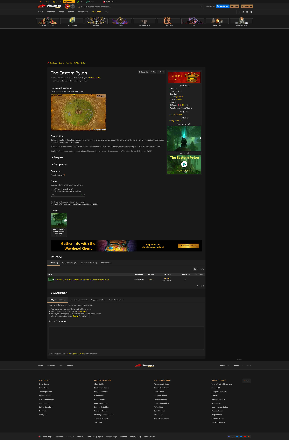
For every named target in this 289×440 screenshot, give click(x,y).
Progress (58, 157)
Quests (61, 63)
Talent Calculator (46, 407)
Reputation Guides (101, 403)
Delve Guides (44, 388)
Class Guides (44, 384)
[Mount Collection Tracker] (126, 245)
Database (51, 12)
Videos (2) (184, 153)
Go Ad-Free (96, 12)
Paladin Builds (217, 411)
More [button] (107, 12)
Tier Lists (43, 411)
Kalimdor (69, 63)
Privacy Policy (135, 436)
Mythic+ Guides (45, 395)
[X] (233, 436)
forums (75, 316)
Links (162, 72)
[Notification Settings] (243, 12)
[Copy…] (195, 269)
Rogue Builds (217, 415)
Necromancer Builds (220, 407)
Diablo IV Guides (219, 380)
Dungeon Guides (101, 392)
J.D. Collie (179, 97)
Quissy (151, 279)
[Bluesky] (237, 436)
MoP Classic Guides (102, 380)
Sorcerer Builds (218, 418)
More (248, 365)
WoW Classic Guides (162, 380)
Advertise (81, 436)
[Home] (50, 6)
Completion (60, 164)
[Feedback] (247, 12)
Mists (91, 2)
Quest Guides (99, 399)
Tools (61, 365)
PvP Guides (158, 407)
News (40, 12)
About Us (70, 436)
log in (68, 353)
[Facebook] (241, 436)
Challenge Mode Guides (103, 415)
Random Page (111, 436)
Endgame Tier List (219, 392)
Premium (123, 436)
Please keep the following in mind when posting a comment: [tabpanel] (75, 329)
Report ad (239, 359)
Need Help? (47, 436)
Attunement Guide (161, 384)
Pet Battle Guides (101, 407)
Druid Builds (216, 403)
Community (83, 12)
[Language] (251, 12)
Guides (71, 12)
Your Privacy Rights (95, 436)
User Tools (59, 436)
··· (97, 2)
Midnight (42, 415)
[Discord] (229, 436)
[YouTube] (245, 436)
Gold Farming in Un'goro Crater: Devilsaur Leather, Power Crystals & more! (82, 280)
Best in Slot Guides (161, 388)
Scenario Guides (100, 411)
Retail (58, 2)
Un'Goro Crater (79, 63)
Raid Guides (43, 403)
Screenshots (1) (184, 124)
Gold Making (139, 279)
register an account (78, 353)
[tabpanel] (126, 277)
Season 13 (216, 388)
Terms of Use (149, 436)
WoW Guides (44, 380)
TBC (81, 2)
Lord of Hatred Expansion (222, 384)
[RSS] (249, 436)
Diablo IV (109, 2)
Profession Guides (46, 399)
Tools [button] (61, 12)
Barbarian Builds (218, 399)
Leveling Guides (45, 392)
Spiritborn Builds (218, 422)
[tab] (53, 263)
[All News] (40, 1)
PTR (72, 6)
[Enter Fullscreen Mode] (239, 12)
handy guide (82, 311)
